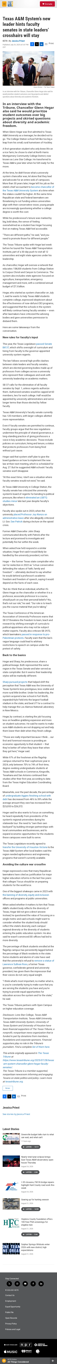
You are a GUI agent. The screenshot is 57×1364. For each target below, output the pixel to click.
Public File (9, 1312)
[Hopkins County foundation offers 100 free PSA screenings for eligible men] (11, 1223)
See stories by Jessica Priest (16, 1114)
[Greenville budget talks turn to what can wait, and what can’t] (11, 1138)
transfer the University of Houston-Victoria (25, 847)
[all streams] (53, 1360)
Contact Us (9, 1295)
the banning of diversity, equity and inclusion (26, 895)
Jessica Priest (18, 41)
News (7, 1088)
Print (51, 43)
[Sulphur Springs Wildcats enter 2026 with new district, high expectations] (11, 1248)
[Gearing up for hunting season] (11, 1204)
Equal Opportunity (12, 1307)
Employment (10, 1301)
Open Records (11, 1318)
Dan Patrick (17, 521)
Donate (48, 4)
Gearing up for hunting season (35, 1199)
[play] (4, 1360)
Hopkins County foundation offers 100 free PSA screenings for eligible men (36, 1222)
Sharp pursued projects (15, 682)
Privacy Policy (11, 1324)
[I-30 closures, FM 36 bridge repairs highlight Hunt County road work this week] (11, 1186)
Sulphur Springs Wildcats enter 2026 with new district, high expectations (35, 1247)
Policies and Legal (12, 1329)
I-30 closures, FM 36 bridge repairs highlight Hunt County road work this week (37, 1185)
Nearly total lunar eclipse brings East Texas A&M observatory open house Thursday (37, 1160)
